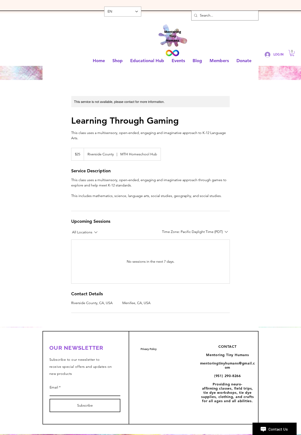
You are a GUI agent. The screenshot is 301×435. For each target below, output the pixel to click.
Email (54, 387)
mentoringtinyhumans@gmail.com (227, 365)
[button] (292, 53)
